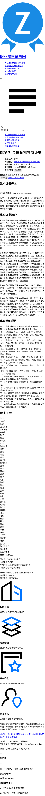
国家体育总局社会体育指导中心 (27, 162)
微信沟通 (18, 170)
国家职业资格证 (6, 734)
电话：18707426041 (16, 178)
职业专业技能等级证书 (14, 66)
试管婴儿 (13, 737)
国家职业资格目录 (12, 69)
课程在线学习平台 (12, 74)
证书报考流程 (10, 71)
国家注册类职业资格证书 (15, 63)
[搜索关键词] (23, 130)
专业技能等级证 (19, 734)
